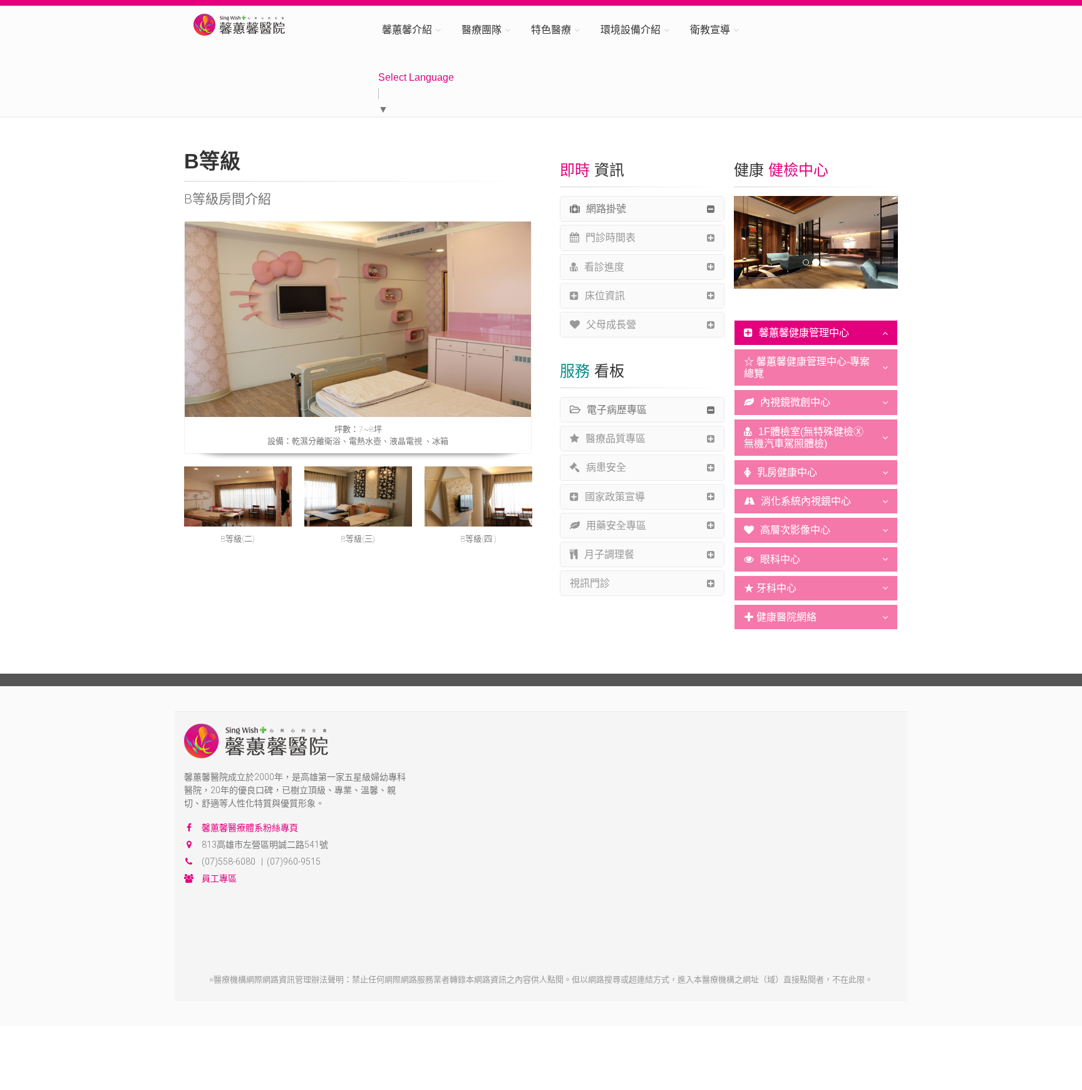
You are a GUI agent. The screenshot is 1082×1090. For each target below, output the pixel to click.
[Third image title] (358, 496)
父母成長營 (611, 324)
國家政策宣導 (615, 496)
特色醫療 (551, 29)
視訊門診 (590, 583)
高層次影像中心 (795, 530)
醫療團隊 (481, 29)
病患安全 (606, 467)
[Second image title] (238, 496)
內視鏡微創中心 (795, 402)
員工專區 (219, 878)
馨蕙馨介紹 (407, 29)
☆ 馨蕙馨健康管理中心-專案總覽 (807, 367)
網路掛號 (606, 208)
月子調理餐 (609, 554)
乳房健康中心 (787, 472)
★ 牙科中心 (770, 588)
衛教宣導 (710, 29)
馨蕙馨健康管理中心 (804, 332)
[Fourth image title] (478, 496)
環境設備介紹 (630, 29)
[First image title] (358, 319)
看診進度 (604, 267)
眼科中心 (780, 559)
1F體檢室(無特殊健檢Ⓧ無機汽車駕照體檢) (803, 437)
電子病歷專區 (617, 409)
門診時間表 (610, 237)
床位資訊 (605, 295)
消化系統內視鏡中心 (806, 501)
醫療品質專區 (615, 438)
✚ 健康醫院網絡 (780, 617)
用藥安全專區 (616, 525)
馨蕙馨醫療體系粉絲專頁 (250, 828)
